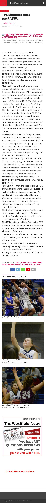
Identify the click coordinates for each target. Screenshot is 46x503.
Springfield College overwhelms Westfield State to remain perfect (15, 406)
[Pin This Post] (28, 269)
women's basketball (11, 264)
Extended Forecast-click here (20, 471)
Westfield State (34, 263)
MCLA (18, 263)
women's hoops (29, 264)
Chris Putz (8, 23)
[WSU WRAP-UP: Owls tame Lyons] (23, 297)
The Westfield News (19, 3)
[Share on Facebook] (12, 269)
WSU (39, 264)
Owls (23, 263)
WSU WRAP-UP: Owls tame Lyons (16, 317)
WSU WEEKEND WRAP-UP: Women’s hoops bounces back (15, 361)
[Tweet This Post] (17, 269)
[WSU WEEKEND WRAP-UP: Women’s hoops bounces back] (23, 340)
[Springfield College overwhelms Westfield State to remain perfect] (23, 385)
